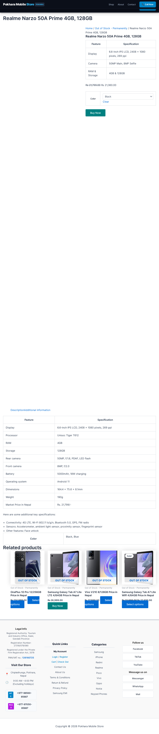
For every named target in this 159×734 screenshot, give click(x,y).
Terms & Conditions (60, 677)
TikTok (138, 656)
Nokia (99, 688)
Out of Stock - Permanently (111, 28)
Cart (54, 662)
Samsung (99, 652)
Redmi (99, 662)
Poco (99, 673)
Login (55, 657)
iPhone (99, 657)
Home (89, 28)
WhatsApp (137, 686)
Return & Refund (60, 682)
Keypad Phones (99, 694)
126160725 (28, 657)
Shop (111, 4)
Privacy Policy (60, 688)
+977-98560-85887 (20, 695)
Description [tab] (17, 410)
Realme (99, 667)
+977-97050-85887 (20, 706)
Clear (106, 101)
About (121, 4)
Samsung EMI (60, 693)
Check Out (63, 662)
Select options (98, 602)
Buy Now (95, 112)
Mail (138, 694)
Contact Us (60, 667)
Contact (132, 4)
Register (64, 657)
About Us (60, 672)
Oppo (99, 683)
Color (93, 98)
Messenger (138, 678)
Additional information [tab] (37, 410)
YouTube (138, 664)
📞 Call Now (147, 4)
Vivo (99, 678)
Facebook (138, 649)
